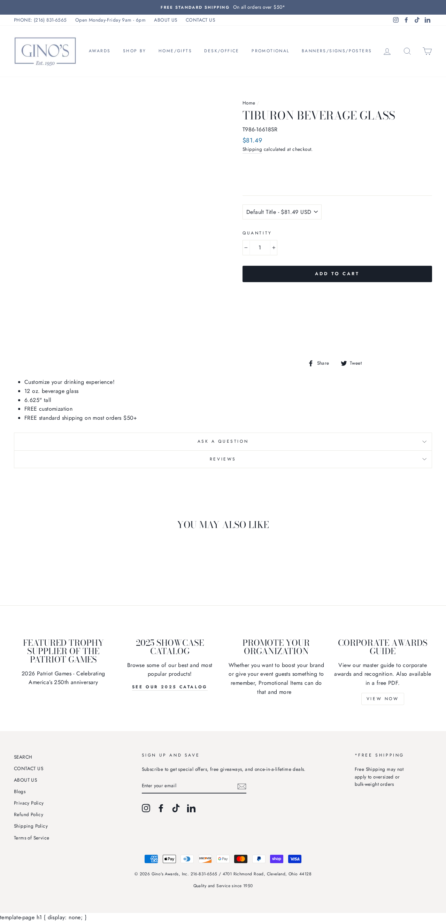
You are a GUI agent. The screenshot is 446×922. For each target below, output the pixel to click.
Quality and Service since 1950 (223, 886)
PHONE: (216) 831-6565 (40, 19)
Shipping (252, 149)
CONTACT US (200, 19)
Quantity (257, 233)
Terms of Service (31, 837)
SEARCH (23, 756)
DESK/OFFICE (221, 51)
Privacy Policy (29, 802)
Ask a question (223, 441)
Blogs (19, 791)
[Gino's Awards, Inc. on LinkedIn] (191, 808)
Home (249, 102)
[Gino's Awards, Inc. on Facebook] (161, 808)
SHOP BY (134, 51)
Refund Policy (28, 814)
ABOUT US (165, 19)
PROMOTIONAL (270, 51)
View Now (383, 699)
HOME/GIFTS (175, 51)
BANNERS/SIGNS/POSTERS (337, 51)
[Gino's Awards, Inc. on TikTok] (176, 808)
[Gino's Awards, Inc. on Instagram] (146, 808)
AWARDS (99, 51)
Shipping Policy (31, 825)
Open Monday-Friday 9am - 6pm (110, 19)
